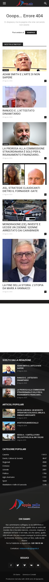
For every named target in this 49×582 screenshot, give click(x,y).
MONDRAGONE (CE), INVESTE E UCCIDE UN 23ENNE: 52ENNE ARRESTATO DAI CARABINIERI (21, 227)
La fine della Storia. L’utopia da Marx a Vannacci (23, 287)
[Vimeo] (24, 565)
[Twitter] (17, 565)
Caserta (5, 70)
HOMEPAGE (31, 32)
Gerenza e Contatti (29, 574)
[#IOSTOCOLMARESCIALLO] (9, 426)
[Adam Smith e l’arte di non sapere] (24, 60)
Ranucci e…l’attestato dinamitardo (18, 112)
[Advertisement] (24, 327)
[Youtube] (38, 565)
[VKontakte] (31, 565)
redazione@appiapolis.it (29, 548)
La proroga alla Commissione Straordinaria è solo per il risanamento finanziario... (23, 151)
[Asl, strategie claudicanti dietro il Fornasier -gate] (24, 174)
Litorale (5, 220)
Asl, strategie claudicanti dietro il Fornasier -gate (21, 189)
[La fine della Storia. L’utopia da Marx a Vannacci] (24, 260)
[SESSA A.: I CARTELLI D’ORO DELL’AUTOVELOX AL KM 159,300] (9, 437)
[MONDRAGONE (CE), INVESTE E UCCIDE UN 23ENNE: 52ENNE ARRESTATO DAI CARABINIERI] (24, 210)
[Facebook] (10, 565)
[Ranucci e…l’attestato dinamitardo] (24, 96)
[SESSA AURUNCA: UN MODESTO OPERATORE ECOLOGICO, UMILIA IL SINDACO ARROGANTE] (9, 413)
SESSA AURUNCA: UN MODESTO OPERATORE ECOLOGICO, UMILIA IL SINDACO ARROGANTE (31, 412)
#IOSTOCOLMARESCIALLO (27, 423)
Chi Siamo (16, 574)
